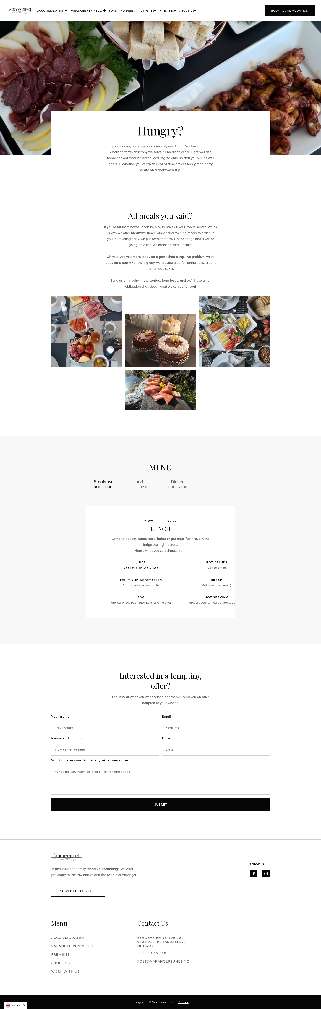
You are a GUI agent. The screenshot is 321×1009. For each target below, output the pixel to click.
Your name (60, 716)
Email (166, 716)
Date (166, 738)
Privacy (183, 1001)
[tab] (103, 485)
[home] (20, 10)
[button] (52, 10)
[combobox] (15, 1005)
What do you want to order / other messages (90, 760)
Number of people (66, 738)
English (16, 1005)
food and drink (122, 10)
